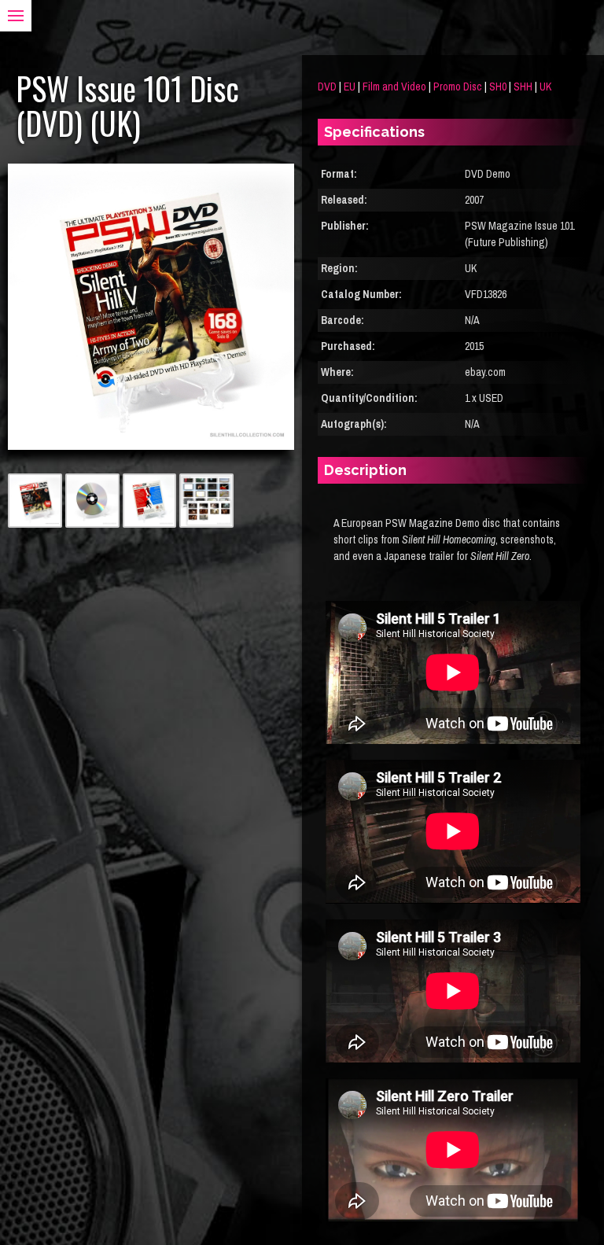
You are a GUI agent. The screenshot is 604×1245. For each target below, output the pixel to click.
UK (545, 86)
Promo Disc (457, 86)
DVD (327, 86)
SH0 (497, 86)
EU (349, 86)
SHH (523, 86)
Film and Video (394, 86)
